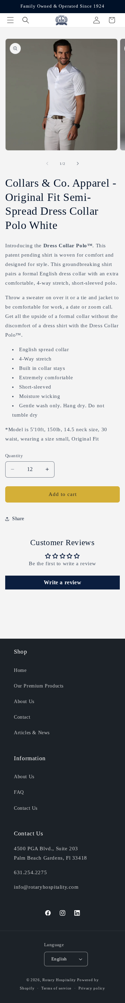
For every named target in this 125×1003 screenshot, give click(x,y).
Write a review (62, 582)
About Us (24, 701)
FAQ (19, 792)
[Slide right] (77, 163)
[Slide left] (47, 163)
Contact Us (26, 808)
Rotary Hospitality (59, 980)
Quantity (14, 455)
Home (20, 670)
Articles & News (32, 732)
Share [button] (18, 518)
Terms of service (56, 988)
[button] (10, 20)
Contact (22, 717)
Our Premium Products (39, 686)
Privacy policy (91, 988)
